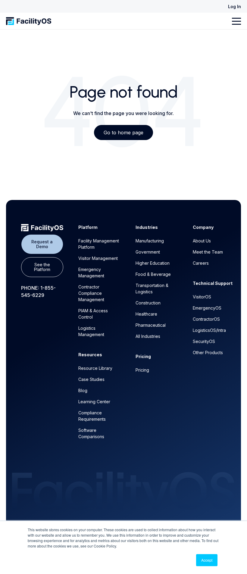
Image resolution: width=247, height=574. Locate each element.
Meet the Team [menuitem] (208, 251)
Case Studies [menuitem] (91, 379)
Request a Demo (42, 244)
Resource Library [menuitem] (95, 368)
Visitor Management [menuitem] (98, 258)
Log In (234, 6)
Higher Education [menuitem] (153, 263)
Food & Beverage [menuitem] (153, 274)
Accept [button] (206, 560)
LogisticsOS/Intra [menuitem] (209, 330)
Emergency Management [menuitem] (91, 272)
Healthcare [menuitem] (146, 314)
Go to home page (123, 132)
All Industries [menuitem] (148, 336)
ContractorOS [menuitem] (206, 319)
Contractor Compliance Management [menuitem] (91, 293)
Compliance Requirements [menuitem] (92, 416)
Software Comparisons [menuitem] (91, 433)
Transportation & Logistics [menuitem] (152, 288)
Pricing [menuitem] (142, 370)
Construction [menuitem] (148, 302)
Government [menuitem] (148, 251)
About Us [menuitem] (202, 240)
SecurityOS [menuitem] (204, 341)
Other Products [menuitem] (208, 352)
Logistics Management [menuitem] (91, 331)
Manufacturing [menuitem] (150, 240)
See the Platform (42, 267)
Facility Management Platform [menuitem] (98, 244)
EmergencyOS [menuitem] (207, 307)
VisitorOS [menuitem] (202, 296)
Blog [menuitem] (82, 390)
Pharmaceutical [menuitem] (151, 325)
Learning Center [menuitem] (94, 401)
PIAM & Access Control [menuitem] (93, 314)
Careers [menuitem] (201, 263)
